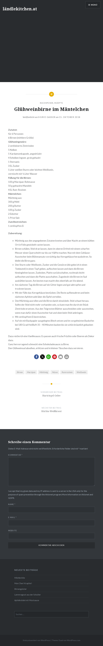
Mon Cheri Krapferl (23, 583)
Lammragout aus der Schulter (27, 594)
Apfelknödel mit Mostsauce (26, 600)
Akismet (49, 494)
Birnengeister (20, 589)
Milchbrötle (19, 578)
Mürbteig (43, 372)
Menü (94, 5)
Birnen (20, 372)
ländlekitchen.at (20, 9)
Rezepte (58, 103)
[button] (36, 356)
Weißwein (81, 372)
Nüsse (55, 372)
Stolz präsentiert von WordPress (36, 640)
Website (12, 530)
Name (11, 504)
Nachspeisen (46, 103)
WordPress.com (73, 640)
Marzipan (31, 372)
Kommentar (15, 455)
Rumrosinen (67, 372)
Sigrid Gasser (47, 117)
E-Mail (12, 517)
